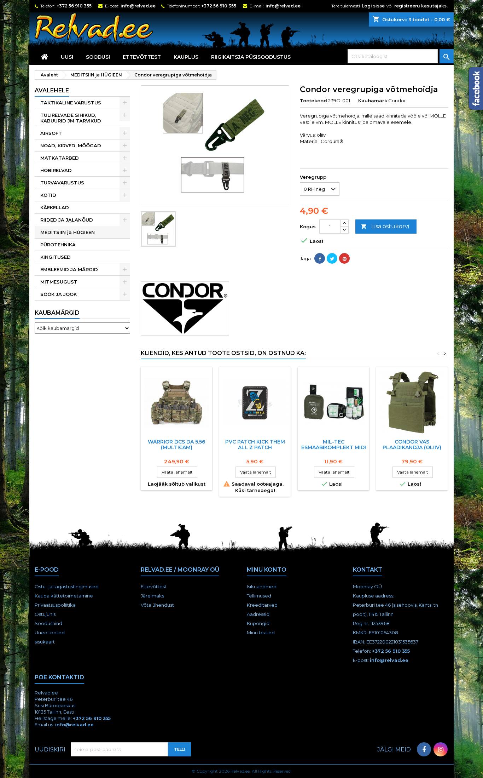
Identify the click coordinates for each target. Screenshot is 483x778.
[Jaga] (319, 258)
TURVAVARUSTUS (62, 182)
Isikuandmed (262, 586)
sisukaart (45, 642)
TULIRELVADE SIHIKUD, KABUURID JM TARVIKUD (70, 118)
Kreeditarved (262, 605)
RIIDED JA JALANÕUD (66, 220)
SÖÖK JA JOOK (58, 294)
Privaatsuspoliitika (55, 605)
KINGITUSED (55, 257)
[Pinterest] (344, 258)
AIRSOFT (51, 133)
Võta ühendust (157, 605)
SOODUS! (98, 57)
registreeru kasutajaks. (421, 5)
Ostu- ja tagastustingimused (67, 586)
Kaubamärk (372, 100)
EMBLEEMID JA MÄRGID (69, 269)
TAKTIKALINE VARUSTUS (70, 102)
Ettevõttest (142, 57)
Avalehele (52, 90)
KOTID (48, 195)
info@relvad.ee (138, 5)
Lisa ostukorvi (385, 226)
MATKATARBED (59, 158)
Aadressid (258, 614)
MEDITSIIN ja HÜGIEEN (67, 232)
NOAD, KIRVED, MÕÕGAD (70, 145)
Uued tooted (50, 632)
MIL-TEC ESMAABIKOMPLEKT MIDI (333, 445)
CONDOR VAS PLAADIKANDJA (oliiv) (412, 445)
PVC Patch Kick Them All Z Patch (255, 445)
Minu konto (266, 569)
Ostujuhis (45, 614)
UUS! (67, 57)
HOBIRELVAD (56, 170)
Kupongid (258, 623)
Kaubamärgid (57, 312)
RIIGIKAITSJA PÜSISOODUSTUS (251, 57)
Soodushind (48, 623)
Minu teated (261, 632)
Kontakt (367, 569)
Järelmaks (152, 596)
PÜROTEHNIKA (58, 244)
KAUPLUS (186, 57)
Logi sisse (373, 5)
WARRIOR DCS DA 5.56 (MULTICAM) (176, 445)
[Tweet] (332, 258)
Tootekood (313, 100)
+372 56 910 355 (74, 5)
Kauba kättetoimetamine (64, 596)
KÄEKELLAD (54, 207)
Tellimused (259, 596)
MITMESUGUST (58, 282)
